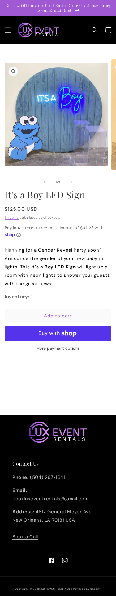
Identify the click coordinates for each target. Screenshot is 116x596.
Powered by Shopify (87, 589)
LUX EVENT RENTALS (55, 589)
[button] (8, 30)
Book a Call (25, 537)
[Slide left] (44, 182)
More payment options (58, 348)
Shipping (12, 217)
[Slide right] (72, 182)
